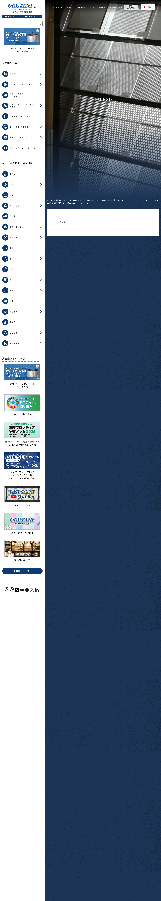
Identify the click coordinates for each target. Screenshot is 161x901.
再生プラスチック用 (19, 137)
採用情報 (92, 7)
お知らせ (59, 200)
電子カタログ (57, 7)
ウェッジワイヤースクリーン (22, 148)
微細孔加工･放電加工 (19, 126)
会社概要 (102, 7)
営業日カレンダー (22, 570)
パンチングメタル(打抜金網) (22, 84)
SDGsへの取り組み (115, 7)
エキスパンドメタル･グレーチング (19, 95)
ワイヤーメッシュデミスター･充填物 (23, 105)
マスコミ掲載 (71, 200)
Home (50, 200)
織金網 (13, 73)
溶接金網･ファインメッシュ (22, 116)
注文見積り (69, 7)
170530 (62, 221)
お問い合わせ (81, 7)
